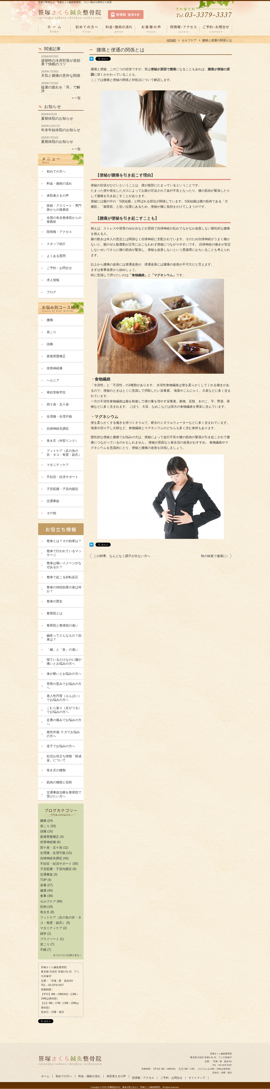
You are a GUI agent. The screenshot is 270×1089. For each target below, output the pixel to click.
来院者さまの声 (151, 31)
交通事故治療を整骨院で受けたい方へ (64, 794)
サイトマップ (197, 1077)
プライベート (49, 939)
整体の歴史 (54, 601)
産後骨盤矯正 (56, 356)
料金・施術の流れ (119, 31)
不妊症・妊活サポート (62, 477)
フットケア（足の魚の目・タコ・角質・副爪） (64, 452)
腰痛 (50, 320)
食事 (43, 896)
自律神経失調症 (58, 428)
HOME (171, 40)
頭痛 (50, 344)
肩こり (51, 332)
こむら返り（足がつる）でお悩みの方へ (64, 710)
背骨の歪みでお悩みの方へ (64, 685)
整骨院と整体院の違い (62, 625)
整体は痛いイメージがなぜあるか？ (64, 565)
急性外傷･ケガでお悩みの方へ (63, 734)
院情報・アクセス (183, 31)
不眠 (43, 949)
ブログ (51, 292)
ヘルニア (53, 380)
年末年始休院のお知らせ (60, 130)
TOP (43, 879)
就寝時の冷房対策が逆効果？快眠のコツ (60, 62)
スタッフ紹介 (56, 243)
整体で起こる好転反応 (62, 577)
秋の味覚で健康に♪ (214, 556)
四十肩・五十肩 (58, 404)
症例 (43, 906)
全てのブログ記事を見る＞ (67, 955)
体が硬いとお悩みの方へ (64, 673)
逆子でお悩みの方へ (61, 746)
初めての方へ (87, 31)
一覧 (77, 98)
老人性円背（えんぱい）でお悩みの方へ (64, 697)
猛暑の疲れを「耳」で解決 (60, 89)
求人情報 (53, 280)
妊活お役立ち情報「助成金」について (64, 758)
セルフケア (189, 40)
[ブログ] (61, 816)
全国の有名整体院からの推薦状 (64, 219)
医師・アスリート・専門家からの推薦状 (64, 207)
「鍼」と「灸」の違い (62, 649)
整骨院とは (54, 613)
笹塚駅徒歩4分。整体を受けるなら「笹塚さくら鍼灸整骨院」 (134, 1087)
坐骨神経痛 (54, 368)
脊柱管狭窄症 (56, 392)
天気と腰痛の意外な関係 (60, 76)
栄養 (43, 885)
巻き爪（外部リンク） (62, 440)
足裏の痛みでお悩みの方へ (64, 722)
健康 (43, 890)
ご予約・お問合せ (215, 31)
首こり (45, 944)
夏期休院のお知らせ (57, 118)
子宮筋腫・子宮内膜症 (62, 489)
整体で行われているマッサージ (64, 553)
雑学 (43, 933)
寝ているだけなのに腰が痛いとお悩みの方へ (64, 661)
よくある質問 (56, 256)
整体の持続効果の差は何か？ (64, 589)
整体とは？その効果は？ (64, 541)
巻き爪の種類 (56, 770)
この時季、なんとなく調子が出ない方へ (121, 556)
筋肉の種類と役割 (59, 782)
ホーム (54, 31)
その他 (51, 513)
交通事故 (53, 501)
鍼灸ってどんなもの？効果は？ (64, 637)
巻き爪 (45, 912)
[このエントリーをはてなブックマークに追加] (91, 59)
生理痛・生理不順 (59, 416)
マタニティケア (58, 464)
